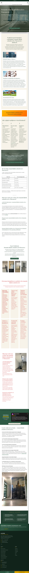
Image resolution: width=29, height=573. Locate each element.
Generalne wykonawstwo (4, 556)
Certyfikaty (16, 551)
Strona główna (2, 4)
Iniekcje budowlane (3, 555)
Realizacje (16, 548)
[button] (27, 2)
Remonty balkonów (3, 551)
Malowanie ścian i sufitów (5, 291)
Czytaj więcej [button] (13, 420)
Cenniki (16, 552)
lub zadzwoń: (4, 528)
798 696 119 (15, 0)
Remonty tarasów (3, 552)
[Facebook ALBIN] (1, 544)
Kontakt (16, 555)
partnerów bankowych (5, 383)
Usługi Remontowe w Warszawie (8, 4)
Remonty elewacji (3, 548)
